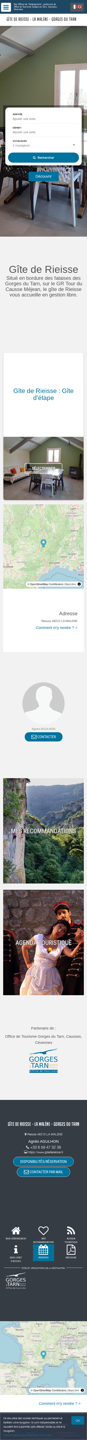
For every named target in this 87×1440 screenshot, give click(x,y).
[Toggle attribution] (79, 584)
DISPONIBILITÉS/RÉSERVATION (43, 1161)
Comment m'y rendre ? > (56, 628)
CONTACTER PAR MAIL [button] (46, 1172)
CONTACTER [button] (46, 737)
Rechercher (45, 157)
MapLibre (70, 584)
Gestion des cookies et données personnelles (27, 1435)
